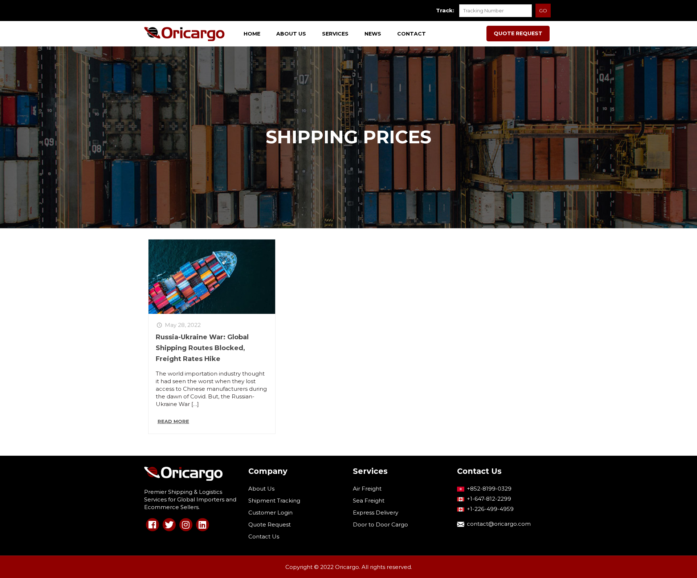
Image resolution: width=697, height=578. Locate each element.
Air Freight (367, 488)
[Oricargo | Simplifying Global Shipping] (184, 33)
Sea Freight (368, 500)
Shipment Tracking (274, 500)
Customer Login (270, 512)
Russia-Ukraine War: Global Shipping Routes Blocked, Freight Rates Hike (202, 348)
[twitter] (169, 524)
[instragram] (185, 524)
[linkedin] (202, 524)
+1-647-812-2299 (489, 498)
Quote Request (269, 524)
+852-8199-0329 (489, 488)
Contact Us (263, 536)
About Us (261, 488)
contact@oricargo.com (499, 523)
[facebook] (152, 524)
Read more (173, 421)
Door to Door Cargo (380, 524)
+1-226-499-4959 (490, 508)
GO (543, 10)
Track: (445, 10)
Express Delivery (375, 512)
